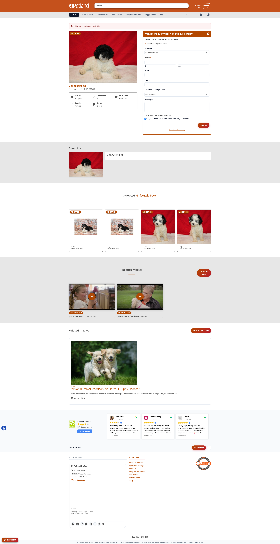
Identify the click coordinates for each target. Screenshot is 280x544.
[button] (210, 427)
